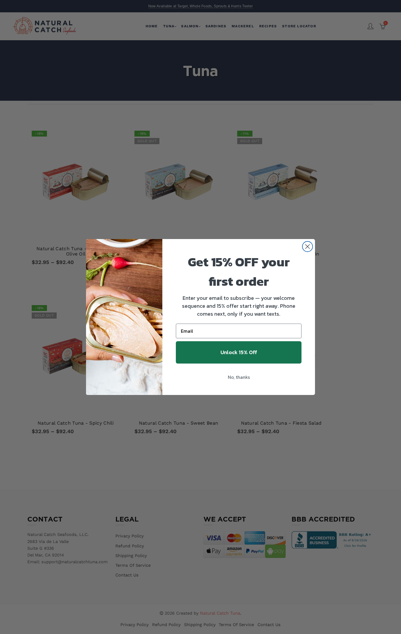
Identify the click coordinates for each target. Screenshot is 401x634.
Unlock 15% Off (238, 352)
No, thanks (239, 377)
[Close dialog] (307, 246)
